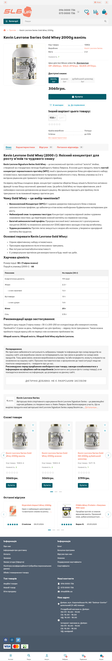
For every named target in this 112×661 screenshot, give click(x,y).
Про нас (7, 546)
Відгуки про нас (64, 554)
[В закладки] (33, 425)
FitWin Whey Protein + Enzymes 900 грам (91, 506)
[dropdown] (5, 2)
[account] (106, 2)
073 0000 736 (67, 13)
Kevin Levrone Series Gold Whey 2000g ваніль (19, 454)
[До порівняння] (33, 431)
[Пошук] (105, 21)
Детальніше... (91, 407)
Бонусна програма (66, 550)
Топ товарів (10, 578)
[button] (51, 491)
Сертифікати (63, 566)
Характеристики (25, 147)
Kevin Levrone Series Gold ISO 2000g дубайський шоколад (90, 456)
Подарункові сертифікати (69, 562)
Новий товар (9, 587)
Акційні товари (10, 584)
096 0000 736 (67, 10)
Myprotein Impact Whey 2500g (36, 505)
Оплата (7, 554)
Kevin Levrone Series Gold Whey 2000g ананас (54, 454)
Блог (59, 546)
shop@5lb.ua (66, 591)
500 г (62, 117)
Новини (61, 558)
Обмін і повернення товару (16, 573)
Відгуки (45, 147)
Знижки (7, 558)
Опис (9, 147)
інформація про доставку (15, 550)
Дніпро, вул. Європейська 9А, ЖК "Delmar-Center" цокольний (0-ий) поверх (83, 603)
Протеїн (12, 30)
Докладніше (83, 63)
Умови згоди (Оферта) (14, 562)
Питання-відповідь (69, 147)
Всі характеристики (57, 138)
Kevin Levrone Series (93, 48)
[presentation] (3, 455)
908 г (53, 117)
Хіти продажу (10, 591)
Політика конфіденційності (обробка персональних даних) (27, 567)
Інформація (10, 541)
